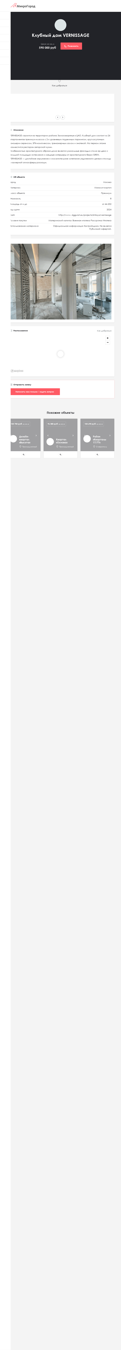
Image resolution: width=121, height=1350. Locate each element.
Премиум (106, 193)
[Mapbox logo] (16, 371)
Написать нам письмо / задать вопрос (34, 392)
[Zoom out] (108, 342)
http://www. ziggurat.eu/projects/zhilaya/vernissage (85, 215)
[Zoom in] (108, 338)
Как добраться (104, 331)
